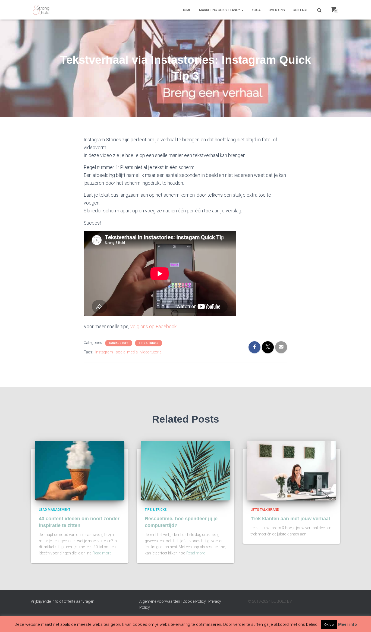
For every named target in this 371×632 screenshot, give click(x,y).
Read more (102, 553)
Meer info (347, 624)
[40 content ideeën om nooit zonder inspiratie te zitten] (79, 470)
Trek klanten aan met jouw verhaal (290, 518)
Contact (300, 10)
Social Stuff (118, 342)
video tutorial (151, 352)
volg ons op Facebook (153, 326)
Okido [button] (329, 625)
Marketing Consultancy (220, 10)
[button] (242, 10)
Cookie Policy (194, 601)
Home (186, 10)
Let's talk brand (265, 510)
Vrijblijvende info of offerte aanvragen (62, 601)
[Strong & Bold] (41, 10)
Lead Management (54, 510)
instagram (104, 352)
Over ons (277, 10)
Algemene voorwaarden (159, 601)
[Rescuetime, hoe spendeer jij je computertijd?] (185, 470)
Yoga (256, 10)
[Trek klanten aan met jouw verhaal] (291, 470)
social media (127, 352)
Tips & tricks (148, 342)
